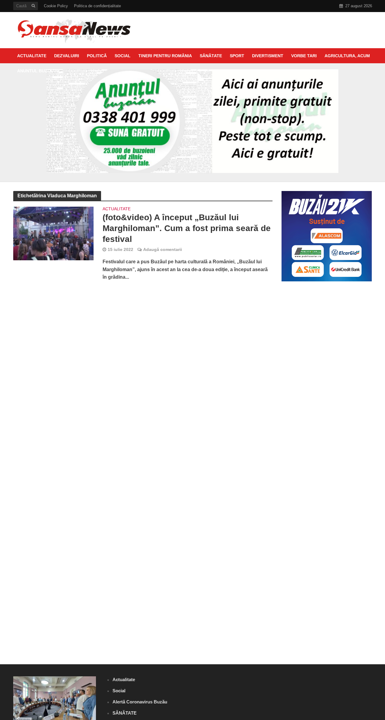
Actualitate (31, 55)
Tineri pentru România (165, 55)
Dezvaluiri (66, 55)
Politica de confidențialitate (97, 6)
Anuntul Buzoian (37, 70)
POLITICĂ (97, 55)
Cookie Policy (56, 6)
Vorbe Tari (304, 55)
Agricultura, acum (347, 55)
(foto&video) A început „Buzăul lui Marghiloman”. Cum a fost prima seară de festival (187, 228)
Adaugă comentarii (162, 249)
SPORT (237, 55)
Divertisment (267, 55)
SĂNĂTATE (211, 55)
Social (123, 55)
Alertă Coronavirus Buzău (139, 701)
